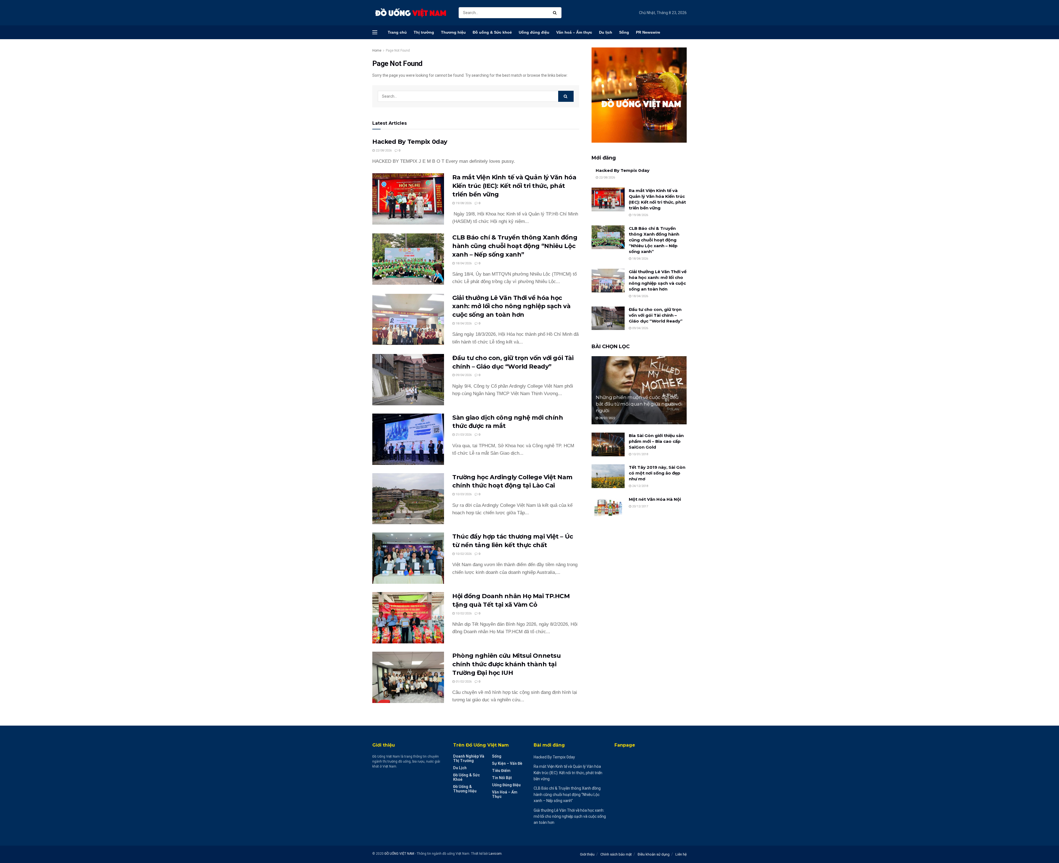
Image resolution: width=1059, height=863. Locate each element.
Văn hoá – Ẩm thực (574, 32)
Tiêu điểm (501, 770)
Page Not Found (398, 50)
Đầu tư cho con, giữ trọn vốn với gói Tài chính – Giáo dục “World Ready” (656, 315)
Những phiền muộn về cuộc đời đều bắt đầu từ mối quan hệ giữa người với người (639, 404)
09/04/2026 (463, 375)
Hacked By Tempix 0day (409, 141)
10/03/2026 (463, 494)
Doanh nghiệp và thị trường (468, 758)
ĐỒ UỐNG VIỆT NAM (399, 854)
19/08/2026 (463, 203)
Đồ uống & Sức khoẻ (492, 32)
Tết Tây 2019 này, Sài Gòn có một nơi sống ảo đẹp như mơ (657, 473)
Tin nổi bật (502, 778)
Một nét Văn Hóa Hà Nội (655, 499)
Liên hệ (681, 854)
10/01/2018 (639, 454)
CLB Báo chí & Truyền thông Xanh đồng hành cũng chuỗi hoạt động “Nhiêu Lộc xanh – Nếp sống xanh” (514, 246)
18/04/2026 (463, 263)
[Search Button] (555, 12)
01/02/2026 (463, 681)
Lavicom (495, 854)
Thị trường (424, 32)
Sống (624, 32)
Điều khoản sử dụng (654, 854)
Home (376, 50)
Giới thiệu (587, 854)
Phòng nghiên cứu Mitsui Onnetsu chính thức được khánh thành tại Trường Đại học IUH (506, 664)
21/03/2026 (463, 434)
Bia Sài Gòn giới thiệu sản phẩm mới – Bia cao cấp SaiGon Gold (656, 441)
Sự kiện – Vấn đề (507, 763)
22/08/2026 (383, 150)
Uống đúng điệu (534, 32)
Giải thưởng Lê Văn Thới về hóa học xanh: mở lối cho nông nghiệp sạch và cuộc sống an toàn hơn (511, 306)
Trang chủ (397, 32)
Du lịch (605, 32)
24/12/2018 (639, 486)
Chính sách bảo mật (616, 854)
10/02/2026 (463, 554)
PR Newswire (648, 32)
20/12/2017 (639, 506)
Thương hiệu (453, 32)
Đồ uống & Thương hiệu (465, 788)
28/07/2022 (606, 418)
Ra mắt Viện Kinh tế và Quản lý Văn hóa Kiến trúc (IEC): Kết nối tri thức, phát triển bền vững (514, 186)
